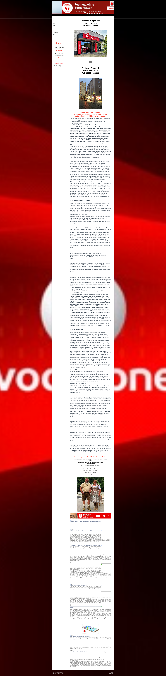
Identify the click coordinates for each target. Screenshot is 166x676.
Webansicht (110, 673)
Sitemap (61, 672)
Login (112, 672)
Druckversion (57, 672)
